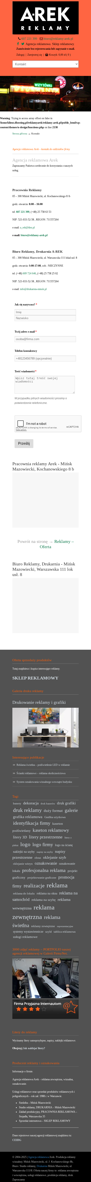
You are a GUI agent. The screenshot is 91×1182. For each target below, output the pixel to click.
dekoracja (31, 803)
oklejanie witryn (23, 863)
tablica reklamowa (65, 931)
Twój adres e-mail (26, 331)
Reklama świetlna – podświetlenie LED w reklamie (43, 764)
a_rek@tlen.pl (27, 227)
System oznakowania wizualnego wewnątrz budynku (44, 781)
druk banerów (48, 803)
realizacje (34, 885)
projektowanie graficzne (41, 877)
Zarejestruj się (34, 54)
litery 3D (20, 837)
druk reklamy (27, 810)
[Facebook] (18, 44)
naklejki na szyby (24, 851)
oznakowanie (46, 863)
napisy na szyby (45, 852)
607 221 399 (29, 38)
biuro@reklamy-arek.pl (58, 38)
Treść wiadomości (25, 371)
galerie (71, 810)
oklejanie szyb (54, 857)
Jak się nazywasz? (26, 304)
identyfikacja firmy (31, 823)
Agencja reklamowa (38, 1157)
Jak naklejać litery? (34, 1048)
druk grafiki (66, 803)
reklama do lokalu (24, 893)
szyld (48, 931)
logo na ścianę (64, 845)
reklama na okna (47, 893)
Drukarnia (41, 1166)
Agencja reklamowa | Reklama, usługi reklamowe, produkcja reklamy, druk (45, 17)
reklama (57, 885)
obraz (37, 857)
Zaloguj (20, 54)
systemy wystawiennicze (28, 931)
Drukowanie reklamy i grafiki (39, 702)
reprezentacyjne (65, 926)
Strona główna (19, 133)
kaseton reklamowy (51, 830)
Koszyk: (60, 54)
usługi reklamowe (25, 937)
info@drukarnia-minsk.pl (33, 289)
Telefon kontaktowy (26, 350)
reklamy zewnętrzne (43, 926)
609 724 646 (29, 273)
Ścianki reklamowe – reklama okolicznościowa (41, 773)
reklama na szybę (44, 900)
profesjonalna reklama (44, 870)
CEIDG (16, 1140)
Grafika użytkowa (55, 817)
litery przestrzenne (46, 836)
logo (25, 844)
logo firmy (42, 844)
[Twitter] (23, 44)
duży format (53, 811)
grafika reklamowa (27, 817)
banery (17, 803)
